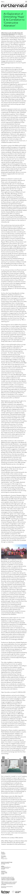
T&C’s (2, 857)
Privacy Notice (4, 858)
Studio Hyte (3, 887)
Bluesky (2, 852)
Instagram (3, 853)
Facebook (3, 854)
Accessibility (3, 856)
